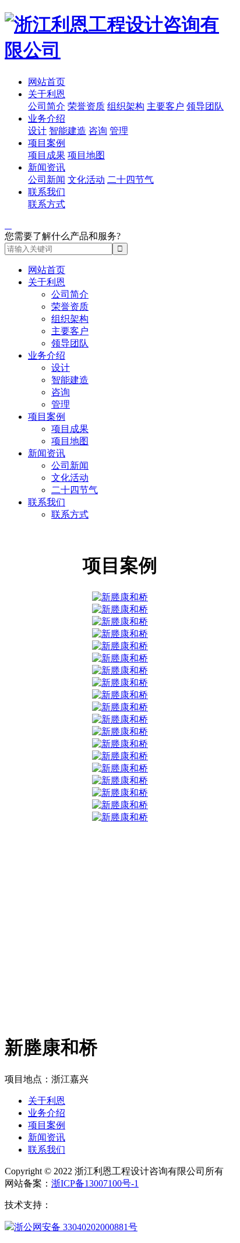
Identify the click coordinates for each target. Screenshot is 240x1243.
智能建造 (67, 131)
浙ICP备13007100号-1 (95, 1183)
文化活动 (86, 180)
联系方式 (46, 204)
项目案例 (46, 143)
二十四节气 (130, 180)
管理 (119, 131)
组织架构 (125, 106)
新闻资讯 (46, 167)
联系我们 (46, 192)
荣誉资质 (86, 106)
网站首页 (46, 82)
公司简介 (46, 106)
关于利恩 (46, 94)
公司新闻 (46, 180)
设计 (37, 131)
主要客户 (165, 106)
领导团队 (205, 106)
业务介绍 (46, 118)
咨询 (98, 131)
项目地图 (86, 155)
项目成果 (46, 155)
